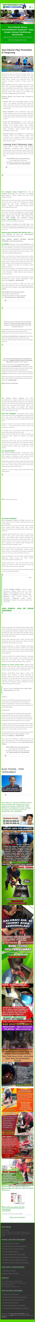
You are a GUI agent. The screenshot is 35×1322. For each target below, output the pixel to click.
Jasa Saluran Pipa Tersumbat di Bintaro (13, 1249)
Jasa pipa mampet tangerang (10, 1251)
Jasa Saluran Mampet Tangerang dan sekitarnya (15, 1257)
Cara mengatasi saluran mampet (12, 191)
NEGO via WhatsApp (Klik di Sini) (17, 40)
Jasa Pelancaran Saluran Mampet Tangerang (14, 1260)
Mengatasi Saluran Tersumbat (10, 1273)
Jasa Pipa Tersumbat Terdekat (10, 1213)
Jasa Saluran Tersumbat (8, 1270)
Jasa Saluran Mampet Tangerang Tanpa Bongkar (15, 1262)
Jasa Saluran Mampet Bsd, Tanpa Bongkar (13, 1254)
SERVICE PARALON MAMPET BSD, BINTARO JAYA (16, 232)
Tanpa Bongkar (12, 219)
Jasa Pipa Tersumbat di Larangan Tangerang (14, 1246)
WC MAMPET (5, 244)
